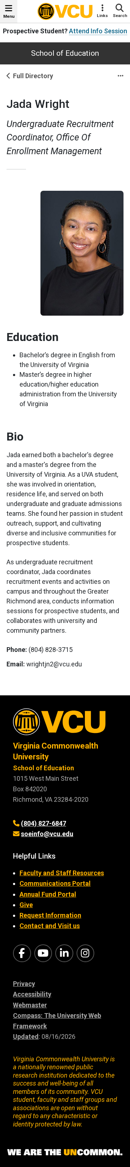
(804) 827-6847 (43, 823)
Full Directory (33, 76)
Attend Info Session (98, 31)
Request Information (50, 915)
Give (26, 905)
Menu (8, 16)
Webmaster (30, 1005)
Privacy (24, 983)
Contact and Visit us (50, 926)
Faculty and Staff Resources (62, 873)
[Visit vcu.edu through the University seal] (65, 724)
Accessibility (32, 994)
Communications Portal (55, 883)
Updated (26, 1036)
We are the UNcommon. (65, 1152)
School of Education (65, 53)
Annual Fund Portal (48, 894)
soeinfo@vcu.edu (47, 834)
